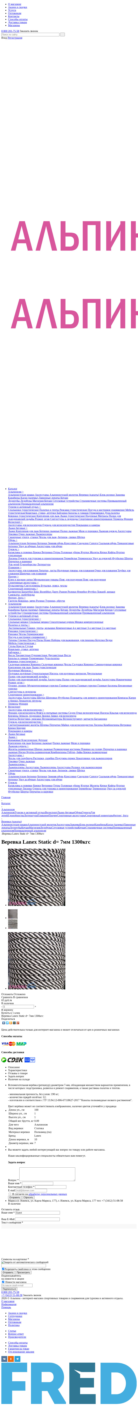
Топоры (13, 640)
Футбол (92, 591)
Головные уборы (71, 552)
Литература (43, 564)
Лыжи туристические (72, 516)
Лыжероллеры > (17, 764)
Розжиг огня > (16, 682)
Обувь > (12, 540)
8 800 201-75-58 (10, 31)
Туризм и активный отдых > (24, 506)
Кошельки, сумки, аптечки (41, 513)
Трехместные (23, 655)
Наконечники (124, 679)
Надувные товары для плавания (76, 570)
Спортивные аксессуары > (23, 582)
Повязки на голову (92, 749)
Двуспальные (94, 673)
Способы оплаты (18, 1342)
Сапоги (94, 543)
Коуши (64, 497)
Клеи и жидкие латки (20, 579)
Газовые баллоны (107, 685)
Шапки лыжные (44, 749)
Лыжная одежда (108, 531)
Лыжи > (12, 737)
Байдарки (62, 513)
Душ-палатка (112, 513)
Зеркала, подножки (30, 715)
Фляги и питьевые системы (52, 712)
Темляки (13, 534)
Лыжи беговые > (17, 528)
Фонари (128, 519)
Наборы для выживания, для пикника (73, 640)
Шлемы (44, 725)
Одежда (12, 782)
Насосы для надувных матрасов (68, 673)
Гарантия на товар (18, 1348)
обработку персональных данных (48, 1194)
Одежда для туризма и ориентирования (41, 558)
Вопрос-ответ (16, 1333)
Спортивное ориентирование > (26, 694)
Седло (72, 712)
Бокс (37, 591)
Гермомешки (97, 513)
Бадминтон (15, 591)
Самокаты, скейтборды (21, 594)
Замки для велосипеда (63, 715)
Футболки (118, 558)
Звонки (46, 715)
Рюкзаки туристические (74, 509)
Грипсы (13, 718)
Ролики (72, 591)
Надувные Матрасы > (20, 670)
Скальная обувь (108, 543)
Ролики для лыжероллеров (86, 767)
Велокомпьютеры (52, 718)
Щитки (41, 697)
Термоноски (85, 558)
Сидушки (78, 664)
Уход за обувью (28, 546)
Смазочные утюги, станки (23, 537)
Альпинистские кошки (21, 494)
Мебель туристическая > (22, 643)
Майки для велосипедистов (77, 725)
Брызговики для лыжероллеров (94, 758)
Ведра (109, 640)
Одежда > (13, 549)
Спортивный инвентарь (99, 815)
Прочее (53, 815)
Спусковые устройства (66, 500)
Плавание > (15, 567)
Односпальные (40, 673)
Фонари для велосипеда (22, 712)
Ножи (47, 640)
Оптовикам (14, 1322)
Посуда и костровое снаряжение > (27, 637)
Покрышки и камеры (88, 525)
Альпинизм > (16, 491)
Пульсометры (16, 585)
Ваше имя (8, 1212)
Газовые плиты (68, 685)
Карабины (14, 497)
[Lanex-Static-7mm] (36, 905)
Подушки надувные (20, 673)
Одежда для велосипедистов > (25, 721)
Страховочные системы (93, 500)
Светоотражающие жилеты (24, 725)
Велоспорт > (15, 522)
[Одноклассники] (11, 1023)
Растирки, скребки (44, 758)
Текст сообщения (12, 1222)
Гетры (57, 552)
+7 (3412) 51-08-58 (11, 1295)
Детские (42, 740)
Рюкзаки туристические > (23, 631)
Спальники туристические (23, 509)
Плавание (43, 815)
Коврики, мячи (27, 600)
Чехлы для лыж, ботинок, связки (58, 537)
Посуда (31, 640)
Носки (22, 752)
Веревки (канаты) (89, 494)
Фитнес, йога (120, 815)
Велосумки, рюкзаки (30, 718)
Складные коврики (19, 664)
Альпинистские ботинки (22, 543)
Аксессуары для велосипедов (25, 525)
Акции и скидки (17, 1313)
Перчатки (55, 725)
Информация (8, 1304)
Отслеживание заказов (21, 1351)
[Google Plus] (18, 1023)
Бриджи (21, 728)
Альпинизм (14, 603)
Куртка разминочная (38, 752)
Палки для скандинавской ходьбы (28, 679)
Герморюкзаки (35, 634)
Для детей (14, 564)
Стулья (29, 646)
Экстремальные (17, 628)
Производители (17, 1336)
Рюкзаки (13, 634)
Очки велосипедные (88, 712)
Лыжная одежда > (18, 746)
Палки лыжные (69, 531)
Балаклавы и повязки (20, 552)
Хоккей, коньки (106, 591)
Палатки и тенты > (19, 625)
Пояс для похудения (71, 579)
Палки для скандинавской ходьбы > (28, 676)
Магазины (14, 1319)
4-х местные (80, 628)
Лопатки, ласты (48, 570)
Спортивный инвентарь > (23, 588)
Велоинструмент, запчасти (78, 718)
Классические (29, 740)
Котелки (100, 640)
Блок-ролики (107, 494)
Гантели (13, 600)
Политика (14, 1325)
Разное (63, 591)
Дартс (55, 591)
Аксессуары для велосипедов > (26, 709)
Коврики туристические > (23, 661)
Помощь (6, 1307)
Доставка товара (17, 1345)
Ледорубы (14, 500)
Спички (22, 640)
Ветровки (47, 552)
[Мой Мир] (14, 1023)
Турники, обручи (55, 600)
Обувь (11, 773)
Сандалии (83, 543)
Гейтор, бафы (75, 752)
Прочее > (13, 576)
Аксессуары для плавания (23, 570)
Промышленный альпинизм (37, 503)
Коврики (36, 664)
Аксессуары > (16, 755)
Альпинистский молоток (64, 494)
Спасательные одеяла (62, 622)
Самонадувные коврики (108, 664)
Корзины (13, 715)
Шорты (128, 558)
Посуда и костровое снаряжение (106, 509)
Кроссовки (70, 543)
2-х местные (109, 628)
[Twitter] (7, 1023)
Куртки (85, 552)
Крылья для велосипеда (123, 712)
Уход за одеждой (102, 558)
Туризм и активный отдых (23, 615)
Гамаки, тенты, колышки (41, 628)
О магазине (7, 1301)
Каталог (12, 488)
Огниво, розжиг (17, 685)
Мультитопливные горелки (43, 685)
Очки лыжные (27, 534)
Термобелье (71, 558)
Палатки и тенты (49, 509)
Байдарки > (14, 652)
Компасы (123, 697)
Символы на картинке (15, 1259)
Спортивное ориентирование (96, 519)
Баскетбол (28, 591)
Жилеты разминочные (21, 749)
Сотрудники (15, 1316)
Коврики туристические (22, 516)
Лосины (13, 558)
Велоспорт (14, 706)
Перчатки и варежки (20, 561)
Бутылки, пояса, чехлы (54, 585)
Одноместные (39, 655)
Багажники (100, 718)
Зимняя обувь (56, 543)
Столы (12, 646)
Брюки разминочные (95, 752)
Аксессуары (42, 494)
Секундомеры (32, 585)
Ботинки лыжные (49, 531)
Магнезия (38, 500)
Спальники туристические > (24, 619)
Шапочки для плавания (33, 573)
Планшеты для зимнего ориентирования (93, 697)
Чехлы (23, 634)
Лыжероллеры (44, 534)
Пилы (40, 640)
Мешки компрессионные (89, 622)
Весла (11, 655)
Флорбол (82, 591)
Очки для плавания (106, 570)
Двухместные (56, 655)
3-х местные (94, 628)
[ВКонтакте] (4, 1023)
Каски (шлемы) (30, 497)
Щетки (81, 537)
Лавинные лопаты (49, 497)
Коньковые (14, 740)
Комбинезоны (112, 725)
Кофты (112, 552)
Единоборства (28, 564)
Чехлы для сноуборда (20, 758)
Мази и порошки (89, 531)
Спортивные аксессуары (71, 815)
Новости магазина (15, 1282)
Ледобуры (26, 500)
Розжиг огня (42, 519)
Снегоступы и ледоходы (64, 519)
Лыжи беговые (16, 734)
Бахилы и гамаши (78, 513)
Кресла (20, 646)
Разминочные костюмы (67, 749)
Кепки (104, 552)
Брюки (37, 552)
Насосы (105, 712)
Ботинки (42, 543)
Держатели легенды (30, 700)
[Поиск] (62, 34)
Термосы (118, 519)
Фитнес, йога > (17, 597)
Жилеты (95, 552)
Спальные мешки (18, 622)
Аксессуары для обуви (49, 546)
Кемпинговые (64, 628)
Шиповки (52, 697)
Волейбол (46, 591)
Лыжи (12, 531)
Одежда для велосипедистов (59, 525)
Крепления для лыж (48, 516)
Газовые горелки (87, 685)
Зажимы (120, 494)
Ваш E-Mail (7, 1219)
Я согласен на (39, 1194)
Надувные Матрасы (97, 516)
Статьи (12, 1330)
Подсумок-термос (65, 758)
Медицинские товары (46, 579)
